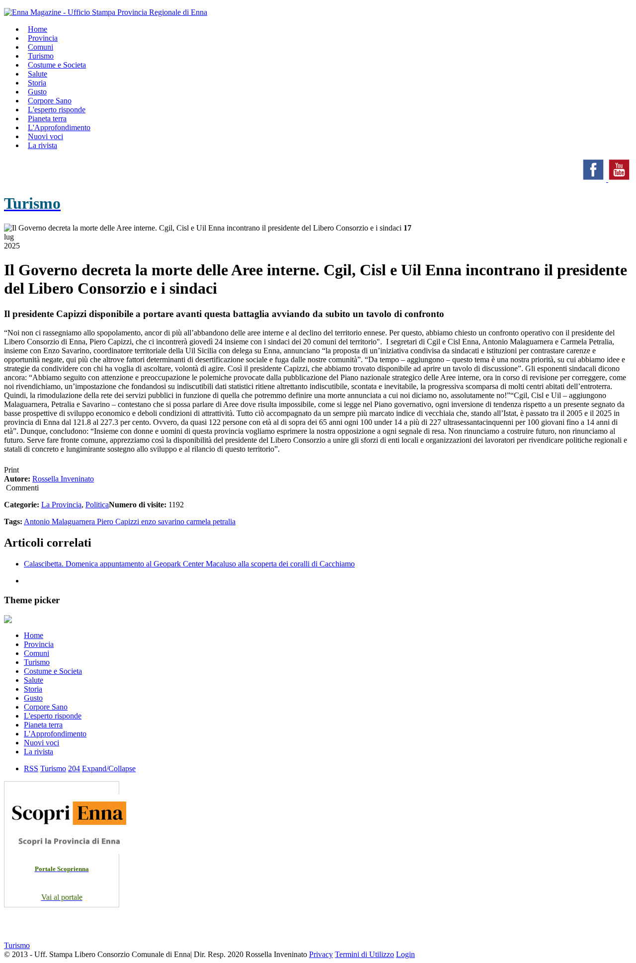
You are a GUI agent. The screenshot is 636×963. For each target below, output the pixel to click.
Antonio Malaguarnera (60, 521)
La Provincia (61, 504)
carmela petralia (211, 521)
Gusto (33, 698)
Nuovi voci (41, 742)
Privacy (321, 954)
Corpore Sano (46, 707)
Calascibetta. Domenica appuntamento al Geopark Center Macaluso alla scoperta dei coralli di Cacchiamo (189, 564)
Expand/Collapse (109, 768)
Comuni (36, 653)
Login (405, 954)
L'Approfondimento (55, 733)
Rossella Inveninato (63, 479)
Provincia (39, 644)
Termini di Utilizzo (364, 954)
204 (74, 768)
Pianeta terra (43, 725)
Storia (33, 689)
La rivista (42, 145)
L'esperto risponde (52, 716)
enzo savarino (163, 521)
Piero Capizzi (119, 521)
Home (33, 635)
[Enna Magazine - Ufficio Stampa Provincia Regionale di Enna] (105, 12)
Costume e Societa (57, 65)
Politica (97, 504)
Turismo (37, 662)
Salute (33, 680)
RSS (31, 768)
